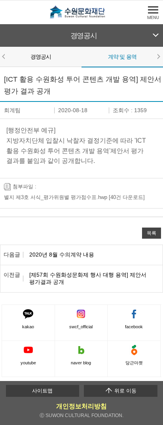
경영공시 (83, 36)
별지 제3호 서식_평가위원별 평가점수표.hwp (55, 197)
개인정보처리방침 (81, 406)
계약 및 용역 (122, 57)
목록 (151, 232)
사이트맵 (42, 391)
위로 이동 (124, 391)
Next (158, 56)
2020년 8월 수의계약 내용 (61, 254)
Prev (5, 56)
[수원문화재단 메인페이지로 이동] (81, 17)
